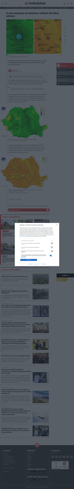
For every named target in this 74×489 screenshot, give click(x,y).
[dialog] (37, 244)
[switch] (51, 243)
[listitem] (37, 240)
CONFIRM (29, 259)
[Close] (57, 225)
